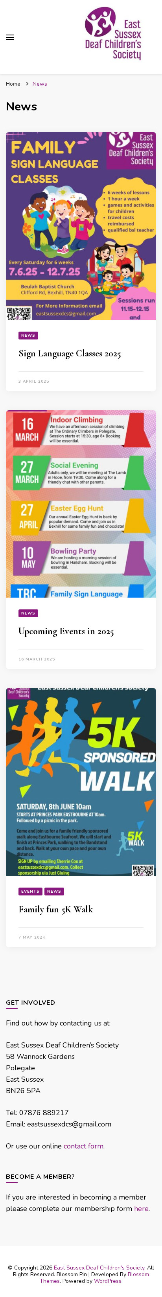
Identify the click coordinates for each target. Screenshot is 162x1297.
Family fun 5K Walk (55, 909)
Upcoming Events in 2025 (66, 631)
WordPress (108, 1281)
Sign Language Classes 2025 (69, 353)
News (28, 335)
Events (30, 891)
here (141, 1208)
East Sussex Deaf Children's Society (99, 1267)
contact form (83, 1146)
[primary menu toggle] (10, 37)
